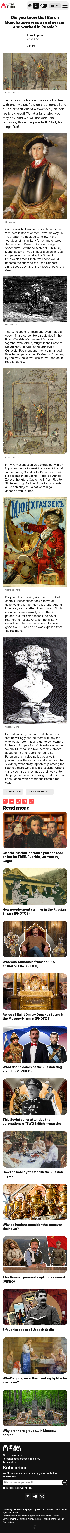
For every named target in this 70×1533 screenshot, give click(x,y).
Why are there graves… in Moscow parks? (29, 1433)
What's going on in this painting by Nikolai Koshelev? (35, 1380)
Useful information (45, 13)
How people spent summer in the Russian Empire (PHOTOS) (34, 911)
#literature (13, 791)
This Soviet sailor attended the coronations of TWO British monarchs (32, 1122)
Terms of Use (10, 1462)
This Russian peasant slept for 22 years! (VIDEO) (34, 1279)
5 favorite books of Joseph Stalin (28, 1330)
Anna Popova (35, 35)
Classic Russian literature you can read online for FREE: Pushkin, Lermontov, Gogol (33, 857)
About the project (13, 1455)
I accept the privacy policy (19, 1488)
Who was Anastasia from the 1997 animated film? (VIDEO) (29, 964)
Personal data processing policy (21, 1458)
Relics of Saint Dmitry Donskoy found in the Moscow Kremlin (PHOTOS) (33, 1017)
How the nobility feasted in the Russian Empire (33, 1174)
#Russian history (39, 791)
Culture (31, 45)
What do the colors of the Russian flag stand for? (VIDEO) (32, 1069)
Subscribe (14, 1467)
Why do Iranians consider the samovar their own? (32, 1227)
